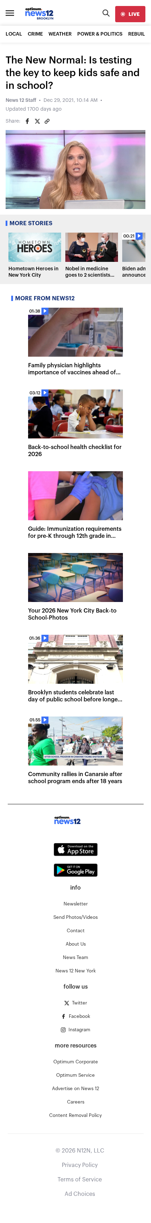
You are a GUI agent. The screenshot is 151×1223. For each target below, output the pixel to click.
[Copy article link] (47, 121)
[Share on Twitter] (37, 121)
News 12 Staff (21, 100)
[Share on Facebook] (27, 121)
